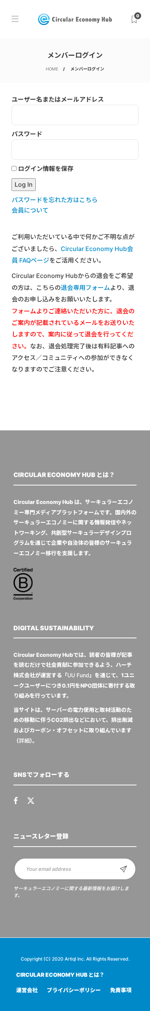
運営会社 (27, 990)
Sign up (123, 868)
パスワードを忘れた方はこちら (55, 200)
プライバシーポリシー (74, 990)
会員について (30, 210)
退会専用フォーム (85, 287)
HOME (52, 69)
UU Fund (78, 675)
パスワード (27, 134)
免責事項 (121, 990)
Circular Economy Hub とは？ (60, 974)
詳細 (24, 740)
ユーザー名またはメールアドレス (58, 99)
